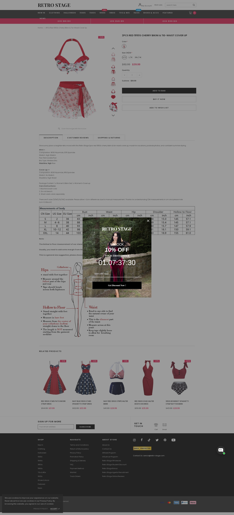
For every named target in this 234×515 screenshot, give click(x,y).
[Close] (148, 221)
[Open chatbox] (221, 450)
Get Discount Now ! (117, 285)
